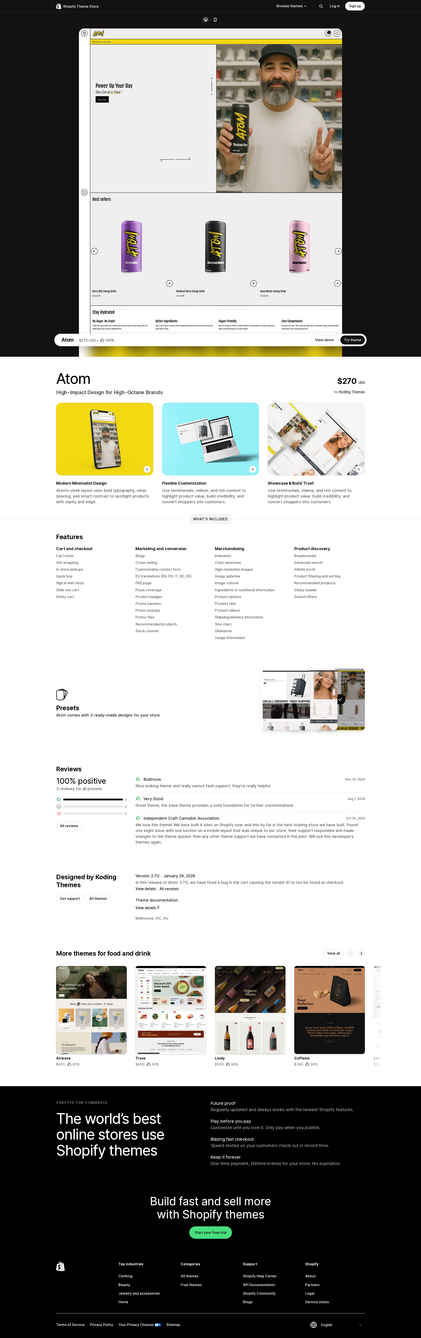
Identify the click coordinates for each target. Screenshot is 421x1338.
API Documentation (259, 1285)
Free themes (191, 1285)
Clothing (125, 1276)
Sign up (355, 6)
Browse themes (290, 6)
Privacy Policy (101, 1324)
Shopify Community (259, 1293)
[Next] (361, 953)
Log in (335, 6)
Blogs (247, 1302)
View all (333, 953)
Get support (70, 898)
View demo (324, 340)
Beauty (124, 1285)
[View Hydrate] (312, 699)
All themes (98, 898)
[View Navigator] (285, 699)
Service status (317, 1302)
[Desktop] (205, 19)
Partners (312, 1285)
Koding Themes (352, 392)
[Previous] (350, 953)
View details (146, 888)
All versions (169, 888)
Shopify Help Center (260, 1276)
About (310, 1276)
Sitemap (173, 1324)
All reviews (69, 826)
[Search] (321, 6)
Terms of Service (70, 1324)
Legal (309, 1293)
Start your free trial (211, 1232)
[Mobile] (215, 19)
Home (123, 1302)
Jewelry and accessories (139, 1293)
